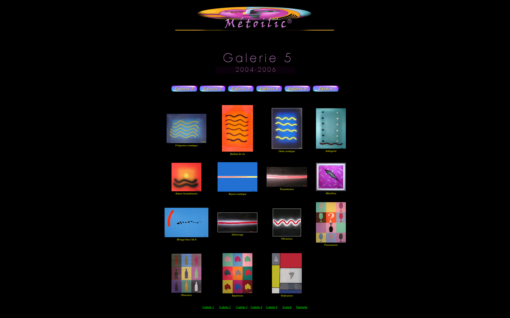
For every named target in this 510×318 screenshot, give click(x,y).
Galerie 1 (208, 307)
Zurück (287, 307)
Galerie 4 (256, 307)
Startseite (301, 307)
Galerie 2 (225, 307)
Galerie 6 (272, 307)
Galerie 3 (241, 307)
